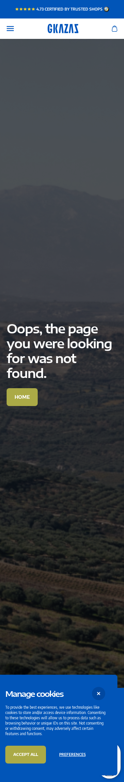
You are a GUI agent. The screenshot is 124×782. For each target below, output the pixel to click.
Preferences (72, 754)
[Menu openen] (10, 28)
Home (22, 397)
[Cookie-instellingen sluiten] (98, 693)
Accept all (25, 754)
